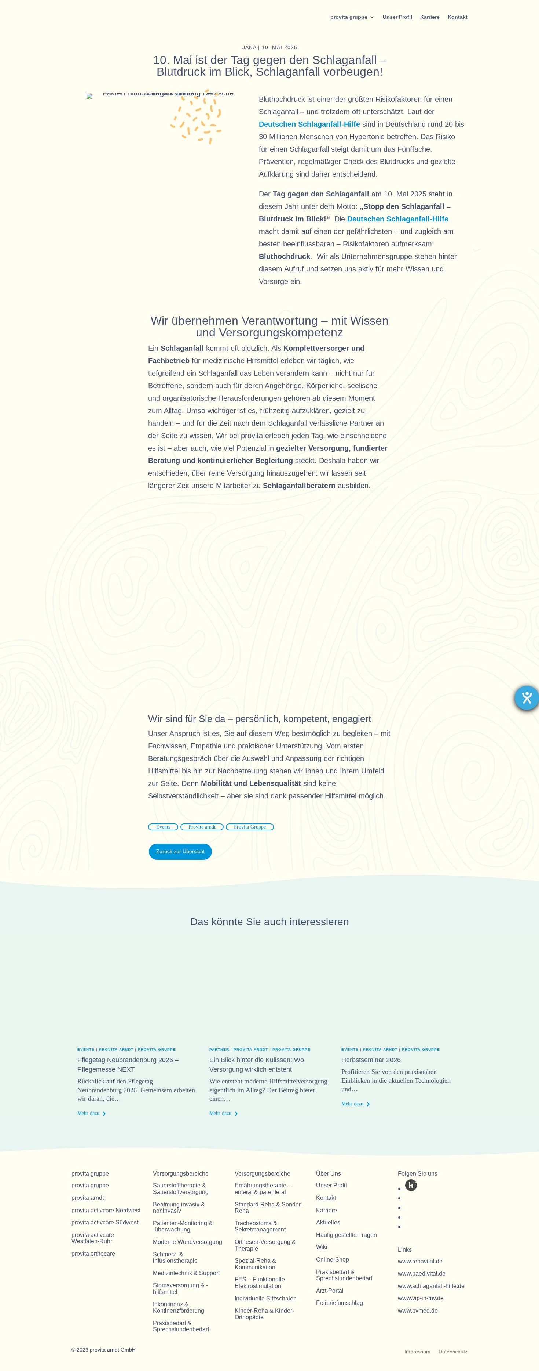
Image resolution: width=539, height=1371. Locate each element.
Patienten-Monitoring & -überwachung (183, 1226)
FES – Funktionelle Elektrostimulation (260, 1282)
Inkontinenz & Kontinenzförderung (178, 1307)
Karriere (430, 17)
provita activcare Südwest (105, 1222)
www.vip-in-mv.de (421, 1298)
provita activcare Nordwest (106, 1210)
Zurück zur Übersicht (180, 851)
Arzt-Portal (330, 1291)
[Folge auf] (411, 1185)
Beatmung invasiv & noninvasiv (179, 1207)
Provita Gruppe (250, 827)
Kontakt (457, 17)
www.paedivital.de (421, 1273)
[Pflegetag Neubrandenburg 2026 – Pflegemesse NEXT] (137, 999)
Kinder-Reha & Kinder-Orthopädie (264, 1313)
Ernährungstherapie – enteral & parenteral (263, 1188)
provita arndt (116, 1049)
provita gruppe (348, 17)
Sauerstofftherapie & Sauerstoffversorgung (181, 1188)
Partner (219, 1049)
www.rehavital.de (420, 1261)
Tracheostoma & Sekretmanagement (260, 1226)
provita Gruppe (157, 1049)
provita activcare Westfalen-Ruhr (93, 1238)
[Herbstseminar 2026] (401, 999)
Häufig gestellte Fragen (346, 1235)
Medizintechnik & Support (186, 1273)
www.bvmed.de (418, 1310)
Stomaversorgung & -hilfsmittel (180, 1288)
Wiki (321, 1247)
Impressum (417, 1351)
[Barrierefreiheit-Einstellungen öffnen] (527, 698)
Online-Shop (332, 1259)
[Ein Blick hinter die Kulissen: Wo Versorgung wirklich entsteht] (269, 999)
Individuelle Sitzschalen (266, 1298)
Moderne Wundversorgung (187, 1242)
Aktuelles (328, 1222)
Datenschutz (453, 1351)
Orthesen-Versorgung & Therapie (265, 1245)
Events (163, 827)
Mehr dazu (88, 1113)
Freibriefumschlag (339, 1303)
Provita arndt (202, 827)
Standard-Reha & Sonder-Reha (268, 1207)
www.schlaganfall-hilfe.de (431, 1286)
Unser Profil (397, 17)
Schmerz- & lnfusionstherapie (175, 1257)
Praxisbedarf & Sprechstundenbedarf (181, 1326)
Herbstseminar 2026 (371, 1060)
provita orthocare (93, 1254)
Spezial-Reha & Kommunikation (255, 1264)
